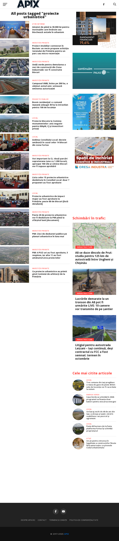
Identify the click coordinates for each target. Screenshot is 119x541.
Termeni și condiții (58, 520)
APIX (66, 534)
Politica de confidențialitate (84, 520)
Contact (42, 520)
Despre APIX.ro (28, 520)
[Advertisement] (94, 194)
